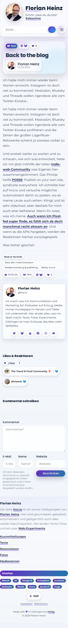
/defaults (7, 586)
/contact (59, 580)
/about (5, 580)
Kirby (51, 611)
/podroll (44, 586)
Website (41, 456)
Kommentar (11, 422)
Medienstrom (10, 561)
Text (29, 274)
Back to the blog (27, 55)
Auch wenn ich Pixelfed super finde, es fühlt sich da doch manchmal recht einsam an (33, 221)
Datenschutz (41, 603)
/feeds (20, 586)
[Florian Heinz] (14, 12)
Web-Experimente (31, 528)
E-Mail (7, 456)
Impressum (26, 603)
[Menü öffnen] (62, 30)
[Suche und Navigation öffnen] (52, 29)
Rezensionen (9, 549)
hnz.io (17, 509)
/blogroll (27, 580)
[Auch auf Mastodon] (22, 45)
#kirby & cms (48, 267)
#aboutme (33, 18)
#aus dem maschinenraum (19, 262)
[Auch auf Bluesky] (25, 45)
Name (22, 456)
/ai (15, 580)
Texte (4, 542)
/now (32, 586)
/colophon (43, 580)
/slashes (7, 573)
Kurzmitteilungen (13, 536)
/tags (57, 586)
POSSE (17, 180)
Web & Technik (13, 257)
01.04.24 (13, 274)
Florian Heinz (44, 8)
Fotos (4, 555)
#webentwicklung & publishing (21, 267)
